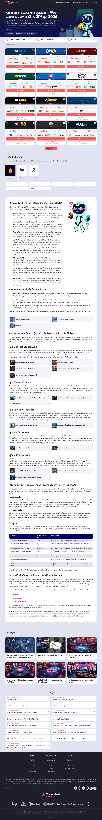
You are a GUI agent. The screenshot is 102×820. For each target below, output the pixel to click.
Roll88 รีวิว (81, 141)
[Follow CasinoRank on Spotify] (91, 788)
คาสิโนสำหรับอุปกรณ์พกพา (61, 2)
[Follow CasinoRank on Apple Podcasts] (95, 788)
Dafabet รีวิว (81, 69)
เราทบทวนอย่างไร (70, 769)
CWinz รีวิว (51, 117)
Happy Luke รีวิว (51, 93)
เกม (32, 763)
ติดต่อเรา (69, 763)
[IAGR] (14, 804)
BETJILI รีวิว (20, 117)
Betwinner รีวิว (20, 93)
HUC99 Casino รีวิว (51, 141)
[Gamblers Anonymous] (23, 804)
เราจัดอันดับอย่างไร (69, 766)
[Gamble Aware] (70, 804)
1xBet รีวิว (20, 69)
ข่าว (95, 2)
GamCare (16, 594)
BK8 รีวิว (51, 69)
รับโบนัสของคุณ (20, 66)
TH (7, 788)
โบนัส (32, 760)
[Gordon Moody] (48, 804)
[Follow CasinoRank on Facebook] (75, 788)
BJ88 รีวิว (20, 141)
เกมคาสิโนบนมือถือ (77, 2)
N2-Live (51, 763)
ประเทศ (32, 769)
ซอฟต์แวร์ (32, 766)
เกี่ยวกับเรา (70, 760)
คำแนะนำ (88, 2)
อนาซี (51, 769)
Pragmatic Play (51, 760)
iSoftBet (51, 766)
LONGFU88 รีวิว (82, 93)
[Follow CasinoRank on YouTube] (87, 788)
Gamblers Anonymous (20, 601)
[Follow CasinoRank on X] (83, 788)
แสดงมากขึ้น (50, 148)
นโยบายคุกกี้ (51, 817)
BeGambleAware (18, 598)
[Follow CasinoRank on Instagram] (79, 788)
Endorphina (51, 771)
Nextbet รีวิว (81, 117)
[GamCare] (34, 804)
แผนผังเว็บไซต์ (32, 771)
